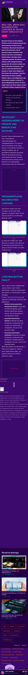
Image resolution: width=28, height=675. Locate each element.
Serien (5, 635)
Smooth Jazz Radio (18, 660)
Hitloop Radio (19, 654)
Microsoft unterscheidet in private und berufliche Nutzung (14, 98)
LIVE (26, 673)
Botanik (12, 626)
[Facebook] (14, 382)
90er (4, 626)
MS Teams (3, 381)
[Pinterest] (14, 384)
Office (5, 35)
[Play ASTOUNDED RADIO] (2, 672)
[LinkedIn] (14, 385)
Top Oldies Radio (6, 663)
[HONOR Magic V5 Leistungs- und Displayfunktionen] (14, 562)
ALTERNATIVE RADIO (18, 649)
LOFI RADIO (5, 657)
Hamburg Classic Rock (8, 654)
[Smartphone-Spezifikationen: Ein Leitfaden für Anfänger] (14, 584)
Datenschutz (17, 645)
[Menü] (25, 2)
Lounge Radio (13, 657)
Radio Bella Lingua (7, 660)
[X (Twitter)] (14, 383)
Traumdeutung (7, 639)
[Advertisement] (14, 181)
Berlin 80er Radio (6, 651)
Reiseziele (17, 631)
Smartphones (14, 635)
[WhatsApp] (14, 386)
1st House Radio (6, 649)
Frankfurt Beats (17, 651)
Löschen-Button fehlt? (13, 107)
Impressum (24, 645)
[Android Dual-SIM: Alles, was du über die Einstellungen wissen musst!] (14, 606)
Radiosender (6, 631)
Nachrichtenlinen (16, 297)
